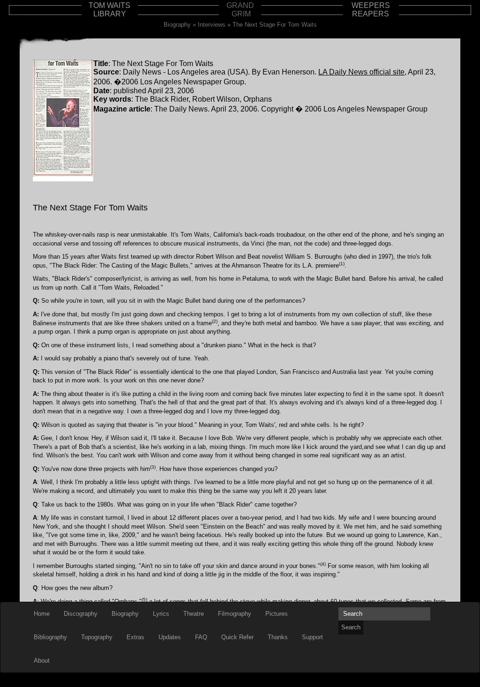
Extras (135, 637)
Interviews (211, 24)
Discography (81, 613)
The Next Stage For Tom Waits (274, 24)
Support (312, 637)
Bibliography (50, 637)
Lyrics (161, 613)
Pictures (276, 613)
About (42, 660)
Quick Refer (237, 637)
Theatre (193, 613)
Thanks (278, 637)
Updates (169, 637)
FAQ (201, 637)
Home (42, 613)
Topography (96, 637)
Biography (177, 24)
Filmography (234, 613)
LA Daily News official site (361, 72)
